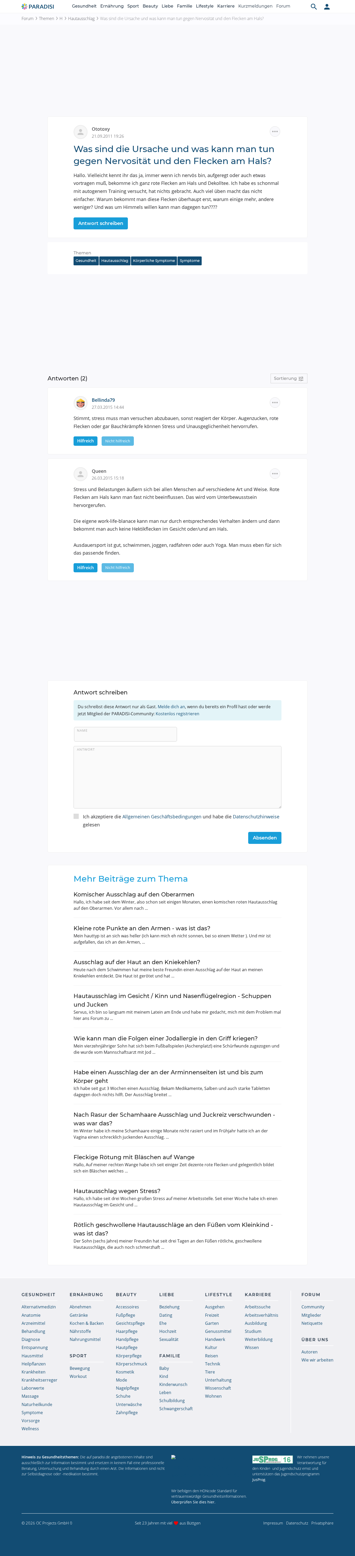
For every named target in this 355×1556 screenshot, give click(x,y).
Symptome (190, 261)
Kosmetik (125, 1372)
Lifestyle (205, 6)
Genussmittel (218, 1331)
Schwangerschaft (176, 1408)
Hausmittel (32, 1356)
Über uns (314, 1339)
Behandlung (33, 1331)
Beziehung (169, 1307)
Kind (163, 1376)
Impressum (273, 1523)
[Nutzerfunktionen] (326, 6)
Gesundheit (84, 6)
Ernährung (112, 6)
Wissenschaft (218, 1388)
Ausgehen (215, 1307)
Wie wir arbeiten (317, 1360)
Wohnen (213, 1396)
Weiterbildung (259, 1339)
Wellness (30, 1429)
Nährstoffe (80, 1331)
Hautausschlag (81, 18)
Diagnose (31, 1339)
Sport (133, 6)
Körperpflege (129, 1356)
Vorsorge (31, 1420)
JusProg (258, 1479)
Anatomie (31, 1315)
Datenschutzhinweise (256, 816)
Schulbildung (172, 1400)
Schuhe (123, 1396)
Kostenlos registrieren (177, 714)
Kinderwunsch (173, 1384)
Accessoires (127, 1307)
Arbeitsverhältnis (261, 1315)
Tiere (210, 1372)
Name (82, 730)
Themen (46, 18)
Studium (253, 1331)
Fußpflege (125, 1315)
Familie (184, 6)
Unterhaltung (218, 1380)
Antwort (86, 749)
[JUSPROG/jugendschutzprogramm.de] (272, 1459)
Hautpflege (126, 1347)
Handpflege (127, 1339)
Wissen (252, 1347)
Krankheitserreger (39, 1380)
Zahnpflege (127, 1412)
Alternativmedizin (39, 1307)
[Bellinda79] (83, 402)
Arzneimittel (33, 1323)
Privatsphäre (322, 1523)
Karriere (226, 6)
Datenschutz (297, 1523)
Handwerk (215, 1339)
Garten (212, 1323)
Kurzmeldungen (255, 6)
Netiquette (312, 1323)
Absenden (265, 838)
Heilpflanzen (34, 1364)
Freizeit (212, 1315)
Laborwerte (33, 1388)
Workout (78, 1376)
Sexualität (169, 1339)
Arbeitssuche (258, 1307)
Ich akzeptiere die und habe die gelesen (181, 820)
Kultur (211, 1347)
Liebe (167, 6)
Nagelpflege (127, 1388)
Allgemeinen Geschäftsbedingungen (161, 816)
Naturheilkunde (37, 1404)
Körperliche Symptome (154, 261)
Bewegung (80, 1368)
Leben (165, 1392)
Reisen (211, 1356)
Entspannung (35, 1347)
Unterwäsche (129, 1404)
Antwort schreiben (100, 223)
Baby (164, 1368)
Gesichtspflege (130, 1323)
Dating (165, 1315)
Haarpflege (126, 1331)
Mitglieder (311, 1315)
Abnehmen (80, 1307)
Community (312, 1307)
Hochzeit (167, 1331)
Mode (121, 1380)
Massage (30, 1396)
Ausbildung (256, 1323)
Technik (212, 1364)
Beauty (150, 6)
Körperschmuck (131, 1364)
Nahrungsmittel (85, 1339)
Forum (283, 6)
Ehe (163, 1323)
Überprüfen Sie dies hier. (193, 1501)
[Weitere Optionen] (274, 131)
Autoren (309, 1352)
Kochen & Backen (87, 1323)
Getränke (79, 1315)
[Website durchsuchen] (313, 6)
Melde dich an (171, 707)
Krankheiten (33, 1372)
